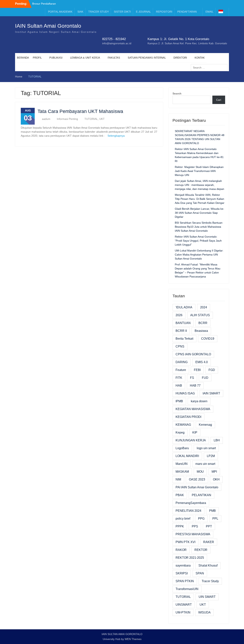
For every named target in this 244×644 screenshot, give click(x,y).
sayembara (183, 565)
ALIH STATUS (200, 315)
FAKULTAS (114, 57)
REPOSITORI (164, 11)
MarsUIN (182, 463)
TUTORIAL (91, 118)
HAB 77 (195, 385)
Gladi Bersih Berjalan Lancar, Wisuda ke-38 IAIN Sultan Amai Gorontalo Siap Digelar (199, 212)
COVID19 (207, 338)
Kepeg (180, 432)
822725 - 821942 (114, 39)
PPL (215, 518)
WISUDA (204, 612)
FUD (205, 377)
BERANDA (23, 57)
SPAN (200, 573)
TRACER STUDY (98, 11)
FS (192, 377)
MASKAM (182, 471)
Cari (218, 99)
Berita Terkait (184, 338)
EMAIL (209, 11)
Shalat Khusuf (208, 565)
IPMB (179, 401)
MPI (214, 471)
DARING (182, 362)
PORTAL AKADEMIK (60, 11)
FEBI (197, 370)
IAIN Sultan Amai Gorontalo (48, 26)
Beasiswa (201, 330)
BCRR (202, 323)
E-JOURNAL (143, 11)
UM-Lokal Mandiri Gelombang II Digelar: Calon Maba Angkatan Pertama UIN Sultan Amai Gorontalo (199, 254)
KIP (194, 432)
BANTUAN (183, 323)
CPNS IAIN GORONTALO (193, 354)
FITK (179, 377)
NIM (178, 479)
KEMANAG (183, 424)
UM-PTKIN (183, 612)
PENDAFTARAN (187, 11)
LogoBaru (182, 448)
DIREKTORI (180, 57)
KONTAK (200, 57)
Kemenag (205, 424)
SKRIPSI (182, 573)
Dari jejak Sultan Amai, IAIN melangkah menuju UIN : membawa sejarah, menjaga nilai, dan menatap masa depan (199, 184)
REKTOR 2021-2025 (190, 557)
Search (177, 93)
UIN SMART (207, 596)
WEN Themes (133, 639)
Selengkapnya (116, 135)
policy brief (183, 518)
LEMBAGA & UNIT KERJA (85, 57)
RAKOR (181, 549)
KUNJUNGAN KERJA (191, 440)
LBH (217, 440)
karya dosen (199, 401)
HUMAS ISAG (185, 393)
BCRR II (181, 330)
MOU (200, 471)
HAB (179, 385)
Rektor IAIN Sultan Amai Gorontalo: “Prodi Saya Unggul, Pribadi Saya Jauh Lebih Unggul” (198, 240)
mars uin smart (205, 463)
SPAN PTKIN (185, 581)
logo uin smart (206, 448)
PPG (201, 518)
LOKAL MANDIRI (187, 456)
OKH (216, 479)
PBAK (180, 495)
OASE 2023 (197, 479)
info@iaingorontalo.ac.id (116, 43)
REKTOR (200, 549)
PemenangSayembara (191, 503)
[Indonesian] (223, 12)
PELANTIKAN (201, 495)
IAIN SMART (211, 393)
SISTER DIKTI (122, 11)
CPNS (180, 346)
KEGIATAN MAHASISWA (193, 409)
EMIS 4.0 (201, 362)
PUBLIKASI (56, 57)
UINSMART (184, 604)
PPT (209, 526)
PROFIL (37, 57)
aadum (46, 118)
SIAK (80, 11)
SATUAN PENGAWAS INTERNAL (147, 57)
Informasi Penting (67, 118)
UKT (102, 118)
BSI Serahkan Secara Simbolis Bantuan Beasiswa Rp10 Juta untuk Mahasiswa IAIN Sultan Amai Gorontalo (198, 226)
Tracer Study (210, 581)
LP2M (211, 456)
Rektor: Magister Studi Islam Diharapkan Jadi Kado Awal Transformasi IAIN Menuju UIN (199, 171)
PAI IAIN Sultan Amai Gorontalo (197, 487)
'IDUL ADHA (184, 307)
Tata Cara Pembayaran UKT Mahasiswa (80, 111)
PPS (195, 526)
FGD (212, 370)
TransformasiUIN (187, 589)
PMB (212, 510)
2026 (179, 315)
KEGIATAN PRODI (188, 416)
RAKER (208, 542)
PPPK (180, 526)
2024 (203, 307)
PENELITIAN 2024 (188, 510)
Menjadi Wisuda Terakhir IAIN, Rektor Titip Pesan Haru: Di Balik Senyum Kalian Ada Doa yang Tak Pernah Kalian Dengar (199, 198)
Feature (181, 370)
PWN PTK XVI (185, 542)
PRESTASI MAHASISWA (193, 534)
